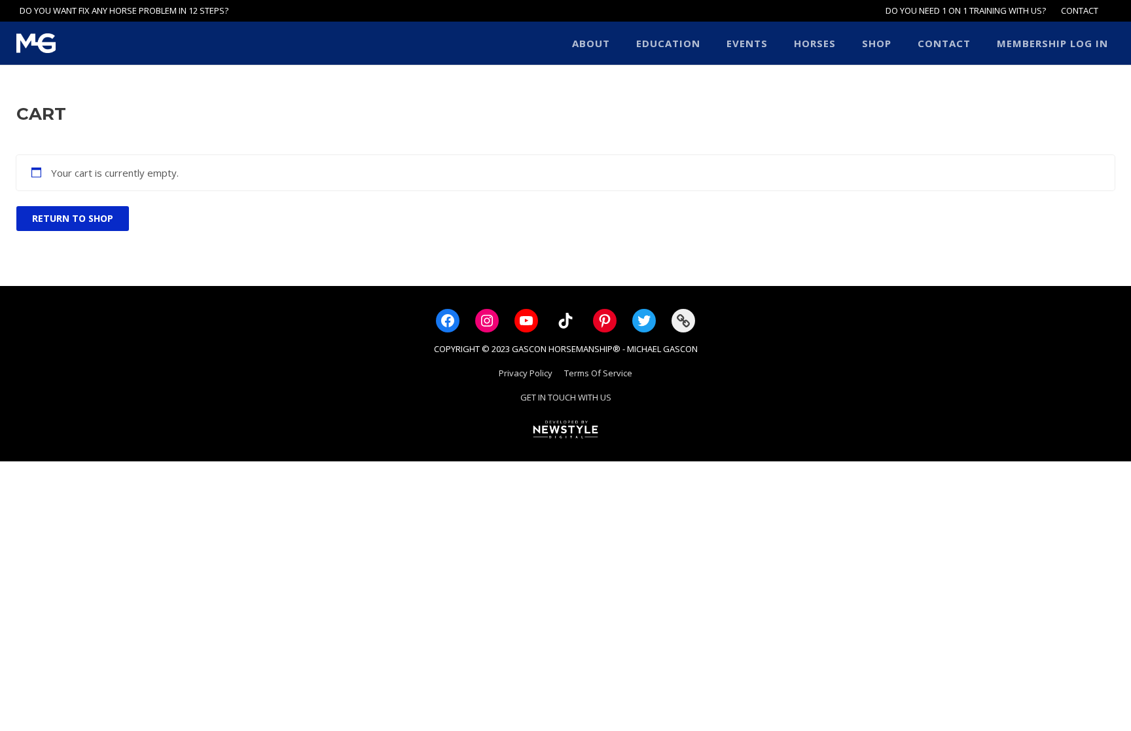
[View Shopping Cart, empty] (1111, 10)
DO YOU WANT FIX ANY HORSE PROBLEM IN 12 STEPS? (124, 10)
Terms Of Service (598, 373)
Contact (1079, 10)
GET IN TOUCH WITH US (565, 397)
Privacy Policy (525, 373)
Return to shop (72, 218)
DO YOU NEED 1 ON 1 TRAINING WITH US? (966, 10)
